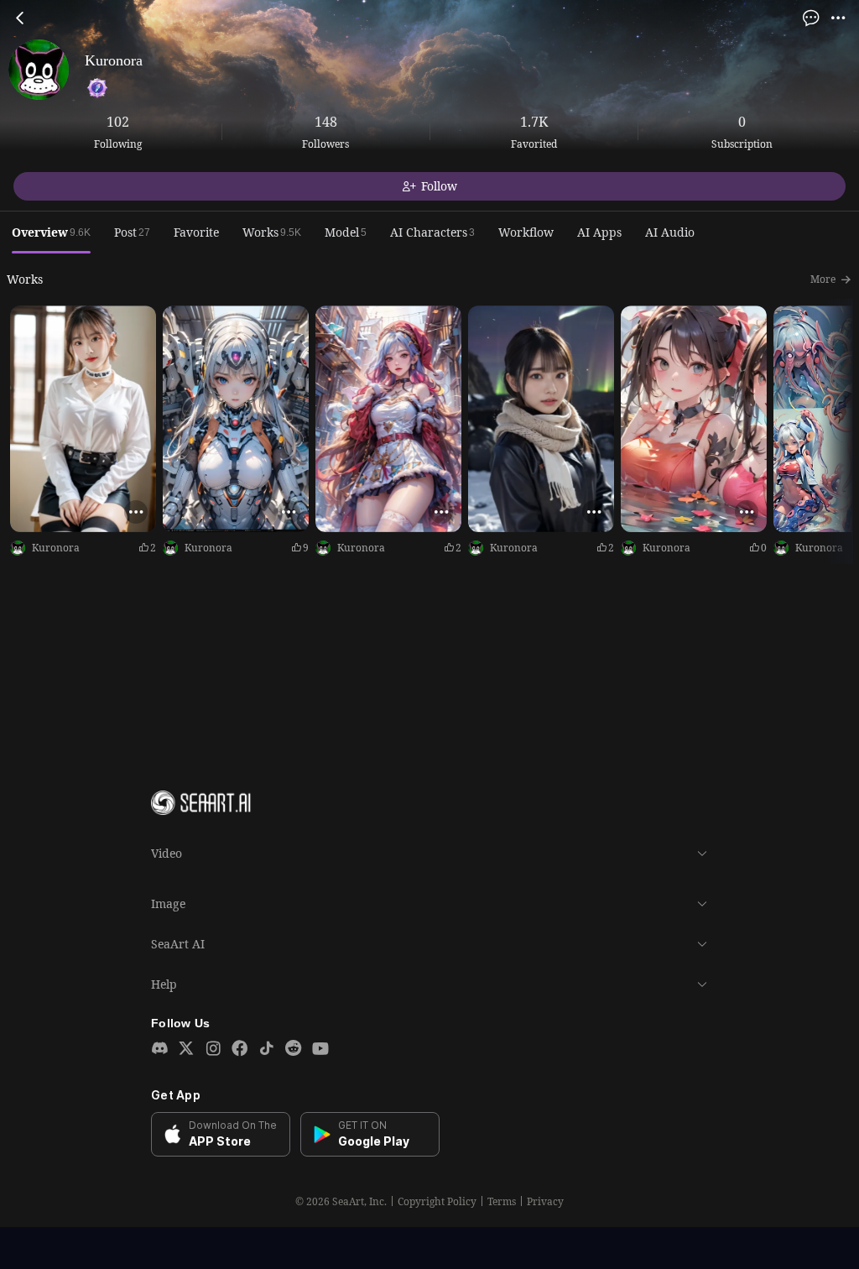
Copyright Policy (437, 1202)
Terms (501, 1202)
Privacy (545, 1202)
